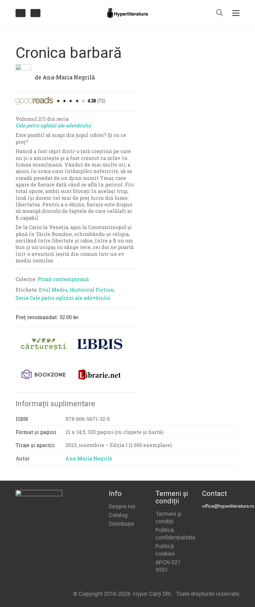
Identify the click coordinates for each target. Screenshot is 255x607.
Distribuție (121, 523)
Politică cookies (165, 550)
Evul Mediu (53, 289)
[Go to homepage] (127, 13)
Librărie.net (100, 374)
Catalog (118, 515)
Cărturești (44, 344)
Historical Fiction (92, 289)
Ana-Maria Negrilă (69, 77)
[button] (235, 13)
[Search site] (219, 13)
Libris (100, 344)
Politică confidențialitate (175, 534)
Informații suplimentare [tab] (55, 403)
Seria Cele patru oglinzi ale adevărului (63, 297)
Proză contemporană (63, 279)
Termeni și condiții (168, 518)
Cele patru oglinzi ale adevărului (53, 125)
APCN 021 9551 (168, 566)
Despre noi (122, 506)
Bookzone (44, 374)
